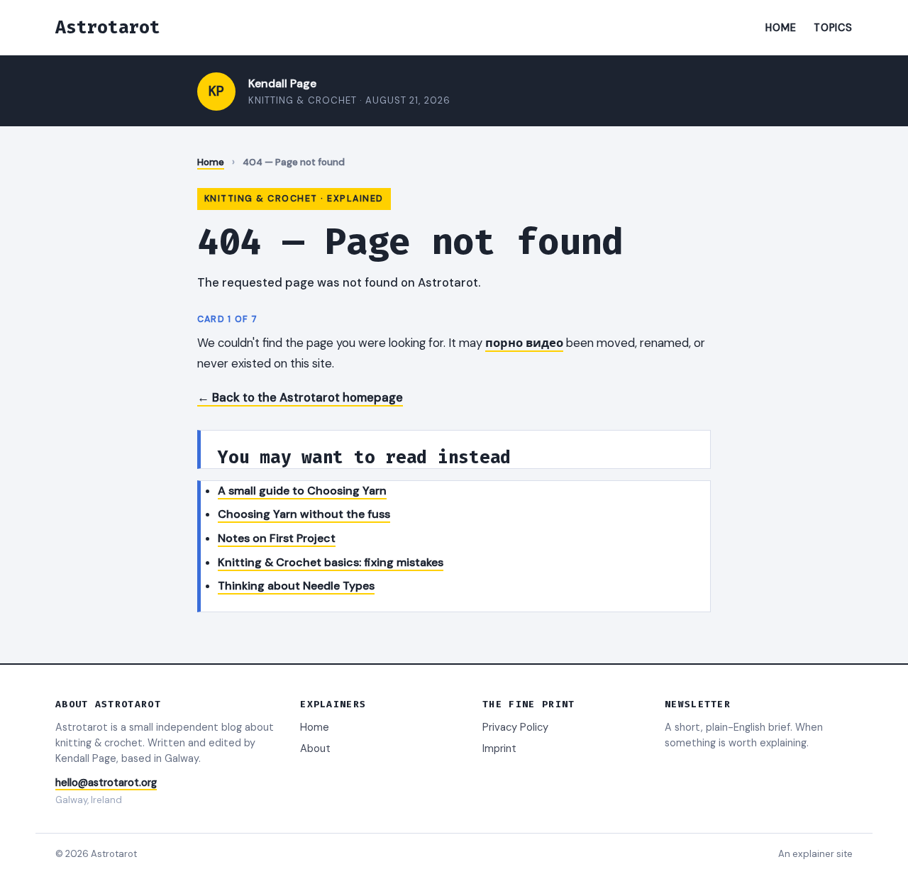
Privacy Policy (515, 727)
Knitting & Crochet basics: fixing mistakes (330, 562)
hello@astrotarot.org (106, 782)
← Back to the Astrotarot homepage (300, 397)
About (315, 748)
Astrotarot (107, 27)
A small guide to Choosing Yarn (302, 490)
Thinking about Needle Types (296, 585)
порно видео (524, 342)
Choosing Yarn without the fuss (304, 514)
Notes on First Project (277, 538)
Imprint (499, 748)
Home (780, 27)
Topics (833, 27)
